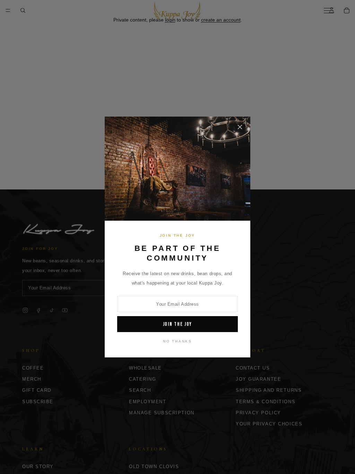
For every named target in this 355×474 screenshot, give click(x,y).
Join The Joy (177, 324)
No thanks (177, 341)
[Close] (239, 127)
